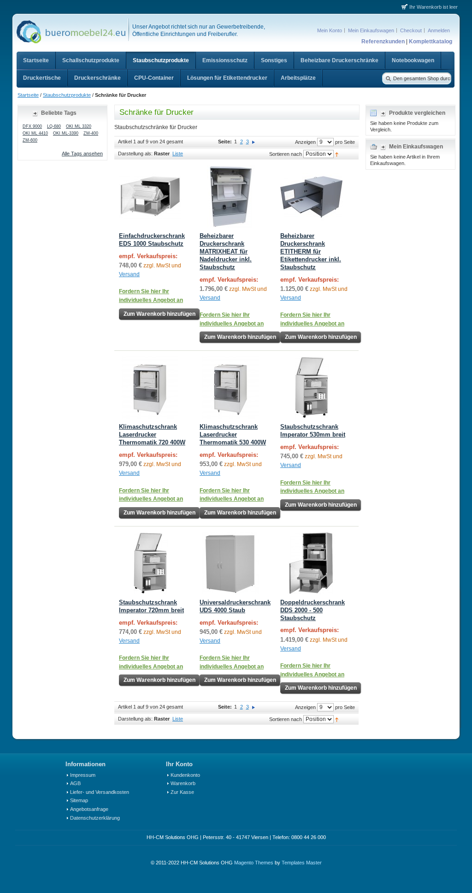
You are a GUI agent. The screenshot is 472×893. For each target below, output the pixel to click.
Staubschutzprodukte (67, 95)
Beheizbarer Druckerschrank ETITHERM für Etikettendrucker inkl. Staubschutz (310, 251)
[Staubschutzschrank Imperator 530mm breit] (311, 387)
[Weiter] (253, 141)
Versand (129, 274)
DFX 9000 (32, 126)
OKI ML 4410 (35, 133)
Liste (177, 153)
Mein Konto (329, 30)
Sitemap (79, 800)
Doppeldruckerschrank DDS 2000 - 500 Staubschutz (312, 610)
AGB (75, 783)
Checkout (411, 30)
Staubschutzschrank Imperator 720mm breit (151, 606)
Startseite (28, 95)
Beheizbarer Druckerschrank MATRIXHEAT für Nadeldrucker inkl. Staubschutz (226, 251)
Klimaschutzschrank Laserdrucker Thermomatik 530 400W (233, 434)
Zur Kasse (182, 792)
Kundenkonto (185, 775)
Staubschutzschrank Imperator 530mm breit (312, 430)
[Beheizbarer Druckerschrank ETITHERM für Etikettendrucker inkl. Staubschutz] (311, 197)
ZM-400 (90, 133)
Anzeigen (305, 142)
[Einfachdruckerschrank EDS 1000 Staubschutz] (150, 197)
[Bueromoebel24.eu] (70, 32)
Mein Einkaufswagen (371, 30)
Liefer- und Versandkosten (99, 792)
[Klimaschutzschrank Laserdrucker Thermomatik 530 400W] (231, 387)
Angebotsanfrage (89, 809)
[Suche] (387, 78)
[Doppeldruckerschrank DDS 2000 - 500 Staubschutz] (311, 563)
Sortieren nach (285, 154)
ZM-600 (30, 140)
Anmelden (439, 30)
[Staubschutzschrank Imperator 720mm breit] (150, 563)
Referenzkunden (383, 41)
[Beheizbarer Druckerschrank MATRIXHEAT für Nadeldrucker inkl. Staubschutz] (231, 197)
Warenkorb (183, 783)
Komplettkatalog (430, 41)
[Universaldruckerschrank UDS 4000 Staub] (231, 563)
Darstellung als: (135, 153)
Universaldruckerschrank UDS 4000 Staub (235, 606)
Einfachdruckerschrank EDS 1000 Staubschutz (152, 239)
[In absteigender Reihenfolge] (336, 154)
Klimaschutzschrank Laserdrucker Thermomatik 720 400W (152, 434)
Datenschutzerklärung (95, 818)
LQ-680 (54, 126)
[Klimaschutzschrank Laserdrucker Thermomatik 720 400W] (150, 387)
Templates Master (302, 862)
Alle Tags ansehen (82, 153)
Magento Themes (253, 862)
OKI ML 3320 (78, 126)
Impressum (82, 775)
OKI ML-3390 (65, 133)
